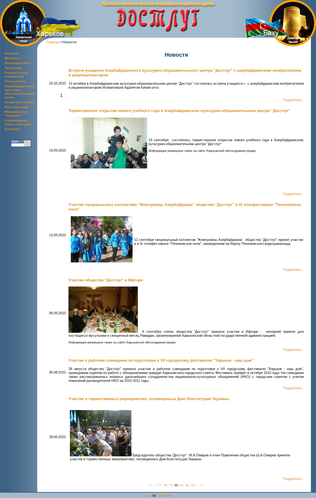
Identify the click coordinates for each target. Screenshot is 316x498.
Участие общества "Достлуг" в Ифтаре (105, 280)
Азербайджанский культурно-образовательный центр (20, 91)
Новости (12, 53)
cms (148, 495)
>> (202, 485)
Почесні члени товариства (16, 74)
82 (187, 485)
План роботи (15, 81)
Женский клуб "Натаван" (16, 113)
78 (165, 485)
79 (171, 485)
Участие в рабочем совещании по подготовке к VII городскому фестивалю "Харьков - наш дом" (161, 360)
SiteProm (164, 495)
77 (160, 485)
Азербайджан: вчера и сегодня (18, 122)
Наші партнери (17, 107)
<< (150, 485)
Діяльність (13, 58)
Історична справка (20, 102)
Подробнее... (293, 100)
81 (182, 485)
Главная (52, 42)
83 (193, 485)
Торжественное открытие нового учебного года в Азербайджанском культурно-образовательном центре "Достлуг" (179, 111)
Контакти (12, 129)
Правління (13, 68)
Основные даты (18, 63)
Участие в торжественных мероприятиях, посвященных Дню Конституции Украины (148, 399)
